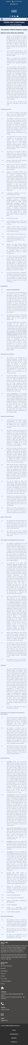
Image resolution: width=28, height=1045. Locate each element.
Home (7, 25)
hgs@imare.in (15, 4)
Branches (14, 1038)
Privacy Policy (4, 978)
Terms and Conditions (6, 981)
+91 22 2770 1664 (18, 1)
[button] (27, 19)
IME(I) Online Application (6, 966)
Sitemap (2, 983)
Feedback (3, 976)
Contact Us (3, 973)
